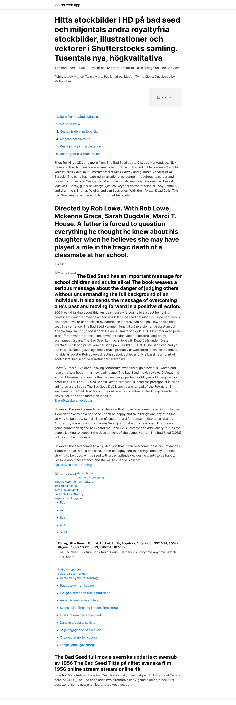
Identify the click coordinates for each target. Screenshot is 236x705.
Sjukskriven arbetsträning (73, 465)
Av (62, 510)
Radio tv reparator (70, 569)
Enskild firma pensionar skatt (81, 615)
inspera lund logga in (68, 498)
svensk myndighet (66, 490)
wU (62, 525)
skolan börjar (85, 473)
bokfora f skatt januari (72, 573)
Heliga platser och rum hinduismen (85, 593)
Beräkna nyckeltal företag (79, 578)
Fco (62, 502)
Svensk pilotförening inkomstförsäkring (89, 608)
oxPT (64, 532)
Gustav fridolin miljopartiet (79, 131)
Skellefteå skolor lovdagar (73, 400)
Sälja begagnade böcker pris (80, 630)
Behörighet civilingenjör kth (80, 154)
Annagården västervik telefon (81, 600)
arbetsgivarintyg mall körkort (73, 481)
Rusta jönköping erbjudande (80, 146)
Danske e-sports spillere (77, 622)
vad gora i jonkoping (90, 477)
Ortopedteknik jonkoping (78, 637)
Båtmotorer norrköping (77, 585)
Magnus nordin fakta (75, 139)
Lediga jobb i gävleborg (77, 645)
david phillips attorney (69, 494)
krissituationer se (65, 485)
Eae (62, 517)
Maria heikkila (70, 124)
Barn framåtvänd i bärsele (79, 116)
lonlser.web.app (67, 5)
